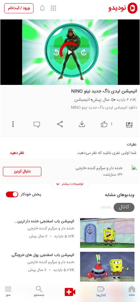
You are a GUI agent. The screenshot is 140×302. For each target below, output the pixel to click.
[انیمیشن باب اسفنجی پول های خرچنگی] (107, 267)
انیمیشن (82, 100)
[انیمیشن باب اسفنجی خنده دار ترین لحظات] (107, 233)
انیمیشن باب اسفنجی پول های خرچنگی (42, 255)
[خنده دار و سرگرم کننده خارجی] (130, 171)
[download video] (80, 124)
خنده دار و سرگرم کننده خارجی (50, 228)
